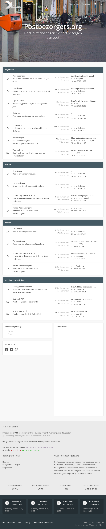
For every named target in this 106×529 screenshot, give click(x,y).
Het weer (17, 113)
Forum (10, 334)
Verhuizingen (18, 137)
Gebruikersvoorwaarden (43, 522)
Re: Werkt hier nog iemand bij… (83, 287)
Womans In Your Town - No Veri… (84, 241)
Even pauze (17, 125)
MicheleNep (80, 91)
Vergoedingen (19, 183)
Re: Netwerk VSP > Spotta (81, 299)
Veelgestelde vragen (11, 464)
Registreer (86, 4)
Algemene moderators (31, 450)
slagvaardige (88, 509)
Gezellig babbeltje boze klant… (83, 88)
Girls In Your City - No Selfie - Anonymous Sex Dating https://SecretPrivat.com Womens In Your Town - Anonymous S (43, 504)
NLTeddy (79, 244)
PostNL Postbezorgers (22, 265)
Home (10, 331)
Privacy (27, 522)
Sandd (8, 164)
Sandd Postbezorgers (22, 208)
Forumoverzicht (8, 522)
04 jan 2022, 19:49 (90, 510)
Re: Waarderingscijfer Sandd (82, 196)
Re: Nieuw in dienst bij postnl (82, 76)
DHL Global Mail (20, 311)
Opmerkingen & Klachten (24, 195)
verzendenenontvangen (85, 140)
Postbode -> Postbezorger (81, 150)
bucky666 (79, 78)
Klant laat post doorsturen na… (83, 138)
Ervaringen (17, 88)
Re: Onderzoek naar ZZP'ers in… (84, 253)
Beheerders (16, 450)
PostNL (8, 222)
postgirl (79, 314)
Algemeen (9, 69)
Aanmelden (74, 4)
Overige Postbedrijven (15, 280)
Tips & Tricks (18, 100)
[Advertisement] (68, 371)
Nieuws (5, 462)
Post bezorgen (19, 76)
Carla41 (79, 302)
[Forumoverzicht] (12, 5)
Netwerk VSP (18, 299)
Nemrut (79, 208)
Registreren (7, 467)
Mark (78, 103)
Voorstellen (18, 150)
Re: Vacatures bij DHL (79, 311)
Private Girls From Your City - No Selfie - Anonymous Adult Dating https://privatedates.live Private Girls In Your (17, 504)
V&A (19, 522)
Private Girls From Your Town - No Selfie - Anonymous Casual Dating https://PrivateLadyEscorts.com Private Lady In (69, 504)
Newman (79, 256)
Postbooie (80, 266)
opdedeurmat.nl (82, 198)
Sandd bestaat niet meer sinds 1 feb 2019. (95, 504)
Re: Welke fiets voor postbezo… (83, 101)
